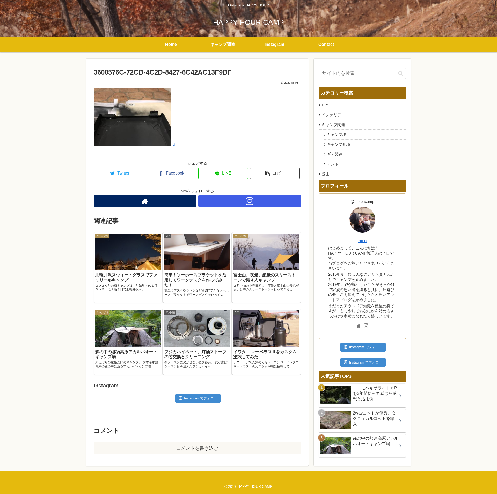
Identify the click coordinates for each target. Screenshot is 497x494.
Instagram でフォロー (200, 398)
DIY (325, 105)
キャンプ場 (336, 134)
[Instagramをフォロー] (249, 201)
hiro (362, 240)
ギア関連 (334, 154)
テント (333, 164)
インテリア (331, 115)
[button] (400, 73)
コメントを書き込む (197, 448)
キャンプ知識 (338, 144)
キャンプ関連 (333, 124)
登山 (326, 174)
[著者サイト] (145, 201)
